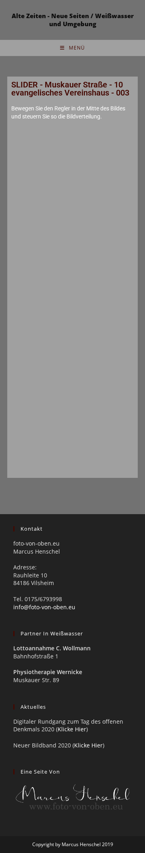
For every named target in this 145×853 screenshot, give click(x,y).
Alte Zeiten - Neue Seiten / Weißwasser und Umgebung (73, 20)
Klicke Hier (72, 729)
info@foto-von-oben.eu (44, 607)
